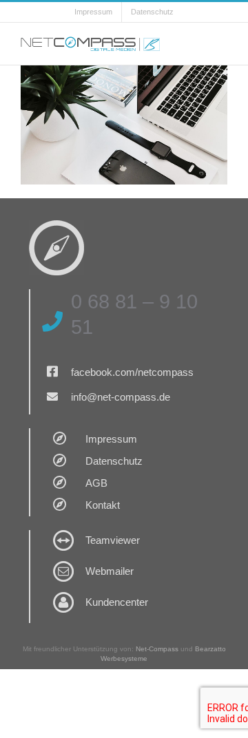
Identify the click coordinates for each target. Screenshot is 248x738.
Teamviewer (112, 540)
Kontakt (102, 505)
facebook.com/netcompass (132, 372)
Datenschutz (114, 461)
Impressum (111, 439)
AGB (96, 483)
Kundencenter (116, 602)
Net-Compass (157, 649)
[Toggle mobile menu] (221, 43)
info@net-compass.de (120, 397)
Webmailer (109, 571)
